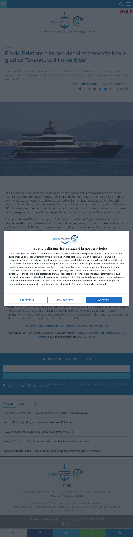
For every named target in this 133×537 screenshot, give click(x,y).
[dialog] (66, 268)
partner (26, 253)
